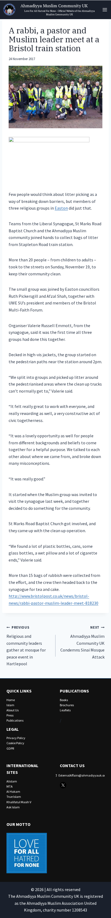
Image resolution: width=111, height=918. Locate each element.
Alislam (11, 781)
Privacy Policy (15, 738)
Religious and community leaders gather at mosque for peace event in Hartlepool (26, 645)
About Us (12, 710)
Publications (14, 720)
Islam (10, 705)
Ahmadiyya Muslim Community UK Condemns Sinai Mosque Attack (82, 642)
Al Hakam (13, 791)
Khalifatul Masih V (18, 802)
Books (64, 700)
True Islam (13, 797)
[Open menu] (105, 9)
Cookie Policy (15, 743)
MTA (9, 786)
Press (9, 715)
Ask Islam (13, 807)
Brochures (67, 705)
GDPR (10, 748)
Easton (61, 208)
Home (10, 700)
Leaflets (65, 710)
